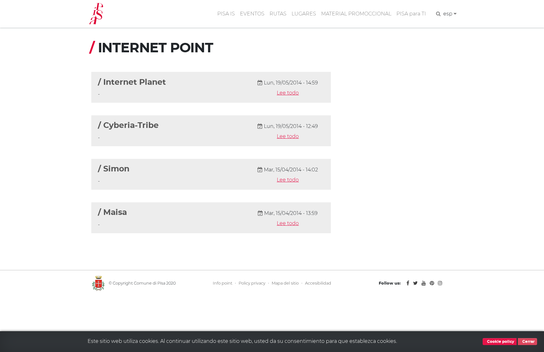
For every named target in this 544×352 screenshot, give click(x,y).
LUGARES (304, 14)
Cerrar (528, 341)
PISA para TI (411, 14)
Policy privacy (252, 283)
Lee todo (288, 93)
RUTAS (277, 14)
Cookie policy (500, 341)
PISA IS (226, 14)
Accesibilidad (318, 283)
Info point (222, 283)
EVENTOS (252, 14)
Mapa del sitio (285, 283)
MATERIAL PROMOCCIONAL (356, 14)
